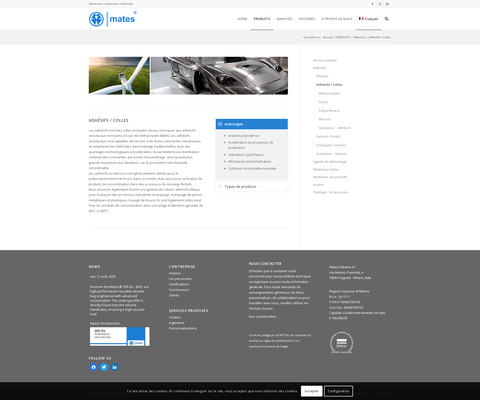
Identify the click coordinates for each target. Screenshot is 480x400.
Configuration (338, 391)
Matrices (319, 68)
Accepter (312, 391)
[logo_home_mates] (113, 19)
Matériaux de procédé (330, 177)
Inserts (318, 184)
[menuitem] (242, 19)
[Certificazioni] (341, 342)
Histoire (175, 273)
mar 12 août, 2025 (103, 276)
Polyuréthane (329, 110)
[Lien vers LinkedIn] (387, 4)
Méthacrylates (329, 93)
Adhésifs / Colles (329, 84)
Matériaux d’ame (326, 169)
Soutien (175, 317)
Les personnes (180, 278)
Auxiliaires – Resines (332, 153)
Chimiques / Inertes (331, 145)
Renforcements (325, 60)
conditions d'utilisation (262, 346)
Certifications (179, 284)
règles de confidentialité (278, 340)
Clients (174, 295)
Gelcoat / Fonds (328, 136)
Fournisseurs (179, 289)
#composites (110, 323)
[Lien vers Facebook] (372, 4)
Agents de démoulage (329, 161)
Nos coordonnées (262, 316)
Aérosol (324, 119)
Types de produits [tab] (240, 186)
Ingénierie (176, 322)
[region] (252, 154)
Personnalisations (183, 328)
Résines (322, 76)
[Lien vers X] (380, 4)
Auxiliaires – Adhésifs (335, 128)
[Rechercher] (386, 19)
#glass (95, 323)
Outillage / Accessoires (330, 192)
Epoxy (323, 102)
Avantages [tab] (233, 124)
